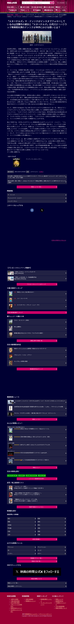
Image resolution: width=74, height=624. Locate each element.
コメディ (10, 553)
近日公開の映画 (49, 7)
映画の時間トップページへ (15, 586)
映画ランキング (61, 7)
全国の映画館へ (36, 539)
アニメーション (42, 547)
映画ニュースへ (36, 419)
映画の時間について (36, 578)
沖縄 (39, 534)
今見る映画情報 (60, 606)
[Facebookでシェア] (32, 210)
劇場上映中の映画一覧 (36, 340)
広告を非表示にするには (59, 240)
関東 (39, 518)
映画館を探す (13, 10)
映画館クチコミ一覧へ (36, 558)
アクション (11, 547)
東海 (39, 521)
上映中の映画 (25, 7)
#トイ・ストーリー (31, 475)
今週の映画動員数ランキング (15, 312)
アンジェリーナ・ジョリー (15, 198)
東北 (39, 525)
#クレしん (21, 475)
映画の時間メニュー (13, 7)
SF (8, 550)
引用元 (41, 171)
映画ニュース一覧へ (36, 187)
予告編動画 (37, 10)
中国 (9, 531)
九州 (9, 534)
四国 (39, 531)
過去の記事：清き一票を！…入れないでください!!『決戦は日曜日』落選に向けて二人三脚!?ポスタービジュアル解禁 (37, 181)
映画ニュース (25, 10)
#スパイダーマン (11, 475)
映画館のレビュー (31, 601)
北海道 (9, 525)
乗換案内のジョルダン (31, 614)
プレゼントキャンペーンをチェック (36, 284)
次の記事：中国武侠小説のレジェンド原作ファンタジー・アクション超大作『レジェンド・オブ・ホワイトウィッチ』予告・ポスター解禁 (36, 176)
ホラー (39, 553)
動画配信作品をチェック (36, 369)
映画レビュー (36, 467)
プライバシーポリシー (45, 614)
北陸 (39, 528)
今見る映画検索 (60, 3)
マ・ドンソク (11, 194)
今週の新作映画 (37, 7)
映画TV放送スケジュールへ (36, 507)
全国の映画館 (29, 599)
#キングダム (41, 475)
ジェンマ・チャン (12, 201)
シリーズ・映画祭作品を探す (36, 478)
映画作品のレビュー (16, 608)
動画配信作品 (49, 10)
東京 (9, 518)
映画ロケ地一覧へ (36, 561)
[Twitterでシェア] (42, 210)
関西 (9, 521)
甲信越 (9, 528)
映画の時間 (10, 15)
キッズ (39, 550)
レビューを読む (61, 10)
